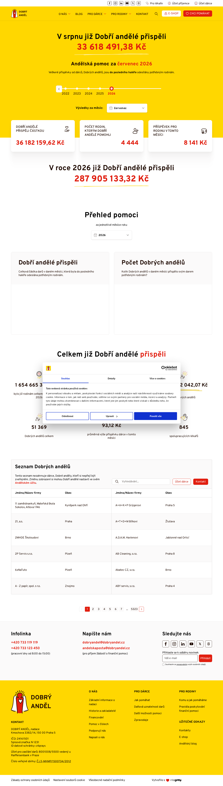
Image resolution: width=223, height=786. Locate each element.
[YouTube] (127, 3)
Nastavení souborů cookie (69, 780)
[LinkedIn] (121, 3)
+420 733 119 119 (24, 643)
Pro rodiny (119, 14)
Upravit (110, 416)
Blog (79, 14)
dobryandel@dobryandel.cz (103, 643)
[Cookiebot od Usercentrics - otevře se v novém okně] (163, 368)
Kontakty (185, 730)
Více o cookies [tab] (157, 378)
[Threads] (139, 3)
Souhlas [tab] (65, 378)
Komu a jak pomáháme (193, 700)
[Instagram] (115, 3)
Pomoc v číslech (99, 724)
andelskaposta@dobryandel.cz (106, 648)
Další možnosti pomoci (148, 713)
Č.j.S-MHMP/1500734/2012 (54, 761)
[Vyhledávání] (156, 13)
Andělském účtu (25, 483)
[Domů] (19, 13)
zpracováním (182, 664)
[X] (133, 3)
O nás (63, 14)
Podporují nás (97, 731)
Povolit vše (156, 416)
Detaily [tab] (111, 378)
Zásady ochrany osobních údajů (30, 780)
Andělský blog (188, 744)
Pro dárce (95, 14)
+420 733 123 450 (25, 648)
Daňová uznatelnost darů (149, 707)
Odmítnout (67, 416)
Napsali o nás (97, 737)
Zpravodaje (141, 720)
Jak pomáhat (142, 700)
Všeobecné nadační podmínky (107, 780)
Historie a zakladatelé (102, 711)
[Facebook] (110, 3)
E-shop (183, 737)
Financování (96, 717)
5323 (134, 609)
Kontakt (142, 14)
